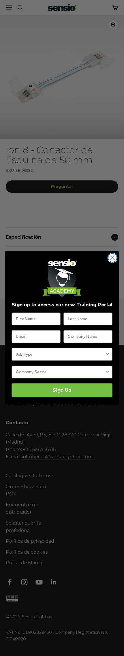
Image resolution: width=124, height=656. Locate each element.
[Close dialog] (112, 257)
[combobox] (60, 354)
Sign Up (62, 390)
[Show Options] (107, 354)
